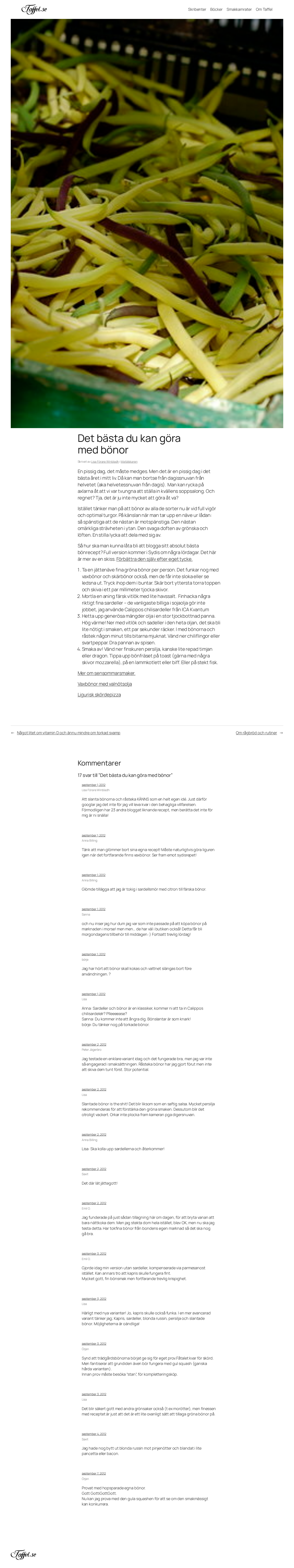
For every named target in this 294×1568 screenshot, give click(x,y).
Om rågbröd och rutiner (256, 732)
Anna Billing (89, 840)
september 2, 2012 (94, 1044)
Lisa (84, 999)
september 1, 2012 (93, 785)
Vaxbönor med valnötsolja (105, 684)
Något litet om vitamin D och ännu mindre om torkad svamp (68, 732)
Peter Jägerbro (92, 1049)
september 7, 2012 (94, 1473)
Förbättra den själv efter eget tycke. (154, 559)
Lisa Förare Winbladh (105, 461)
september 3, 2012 (94, 1253)
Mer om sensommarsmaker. (107, 673)
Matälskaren (129, 461)
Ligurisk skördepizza (99, 694)
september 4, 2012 (94, 1434)
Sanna (86, 914)
